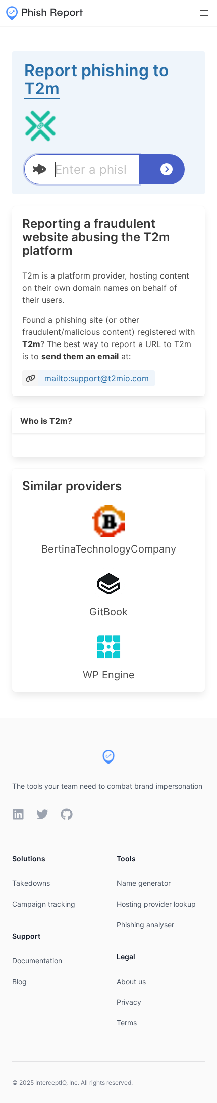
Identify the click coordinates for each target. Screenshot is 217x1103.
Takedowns (31, 883)
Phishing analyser (145, 924)
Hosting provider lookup (156, 904)
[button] (204, 13)
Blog (19, 981)
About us (131, 981)
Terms (127, 1022)
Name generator (144, 883)
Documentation (37, 960)
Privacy (129, 1002)
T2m (42, 88)
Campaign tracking (43, 904)
